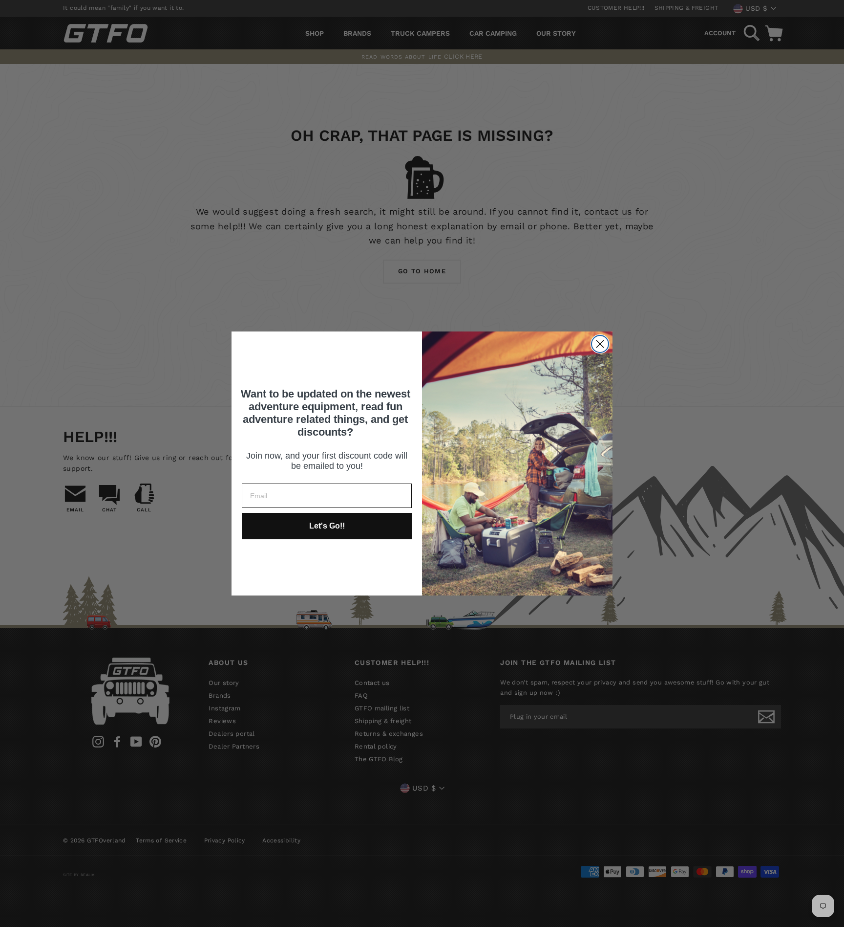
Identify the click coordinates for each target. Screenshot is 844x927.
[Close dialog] (600, 344)
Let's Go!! (327, 526)
